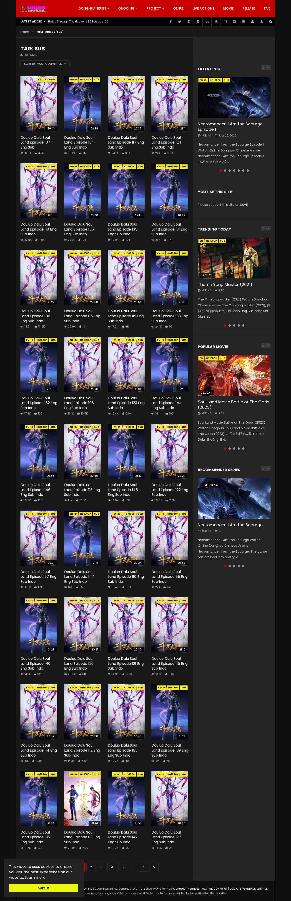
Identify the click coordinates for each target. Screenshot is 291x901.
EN (39, 79)
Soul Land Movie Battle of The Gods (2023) (233, 404)
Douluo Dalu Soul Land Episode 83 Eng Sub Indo (82, 837)
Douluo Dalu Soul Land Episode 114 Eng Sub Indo (38, 750)
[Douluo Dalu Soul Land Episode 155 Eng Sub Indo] (82, 190)
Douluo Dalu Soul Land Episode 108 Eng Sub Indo (79, 402)
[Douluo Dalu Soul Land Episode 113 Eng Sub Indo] (82, 451)
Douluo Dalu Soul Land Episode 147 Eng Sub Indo (79, 576)
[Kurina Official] (33, 8)
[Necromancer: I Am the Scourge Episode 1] (234, 97)
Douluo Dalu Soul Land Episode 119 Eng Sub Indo (126, 315)
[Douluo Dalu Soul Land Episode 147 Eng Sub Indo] (82, 538)
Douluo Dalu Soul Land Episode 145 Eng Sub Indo (123, 489)
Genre (178, 8)
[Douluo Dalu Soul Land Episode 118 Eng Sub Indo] (38, 190)
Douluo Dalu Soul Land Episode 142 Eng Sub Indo (123, 837)
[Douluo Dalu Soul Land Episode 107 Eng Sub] (38, 104)
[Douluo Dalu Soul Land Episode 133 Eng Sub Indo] (169, 277)
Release (249, 8)
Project (154, 8)
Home (24, 32)
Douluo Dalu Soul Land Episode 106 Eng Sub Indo (35, 315)
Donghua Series (92, 8)
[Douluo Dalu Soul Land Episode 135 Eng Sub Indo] (126, 190)
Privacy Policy (218, 889)
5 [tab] (239, 170)
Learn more (35, 877)
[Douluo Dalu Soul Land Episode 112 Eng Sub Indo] (82, 712)
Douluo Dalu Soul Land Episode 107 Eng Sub (35, 142)
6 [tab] (243, 170)
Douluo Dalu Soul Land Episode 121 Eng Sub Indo (126, 663)
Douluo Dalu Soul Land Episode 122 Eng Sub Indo (169, 489)
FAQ (267, 8)
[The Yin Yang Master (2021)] (234, 258)
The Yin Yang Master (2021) (225, 284)
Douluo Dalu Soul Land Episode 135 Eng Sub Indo (122, 229)
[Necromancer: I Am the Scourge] (234, 498)
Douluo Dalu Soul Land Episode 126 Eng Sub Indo (79, 663)
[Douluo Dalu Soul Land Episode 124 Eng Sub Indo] (169, 104)
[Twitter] (179, 21)
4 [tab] (234, 170)
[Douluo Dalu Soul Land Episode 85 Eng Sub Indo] (169, 538)
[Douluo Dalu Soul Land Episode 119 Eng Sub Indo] (126, 277)
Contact (179, 889)
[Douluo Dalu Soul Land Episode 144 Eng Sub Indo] (169, 364)
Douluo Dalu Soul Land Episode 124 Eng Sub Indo (166, 142)
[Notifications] (252, 21)
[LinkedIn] (188, 21)
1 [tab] (220, 170)
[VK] (206, 21)
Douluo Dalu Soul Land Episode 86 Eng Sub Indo (82, 315)
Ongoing (126, 8)
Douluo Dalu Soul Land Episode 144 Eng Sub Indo (166, 402)
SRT (96, 687)
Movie (228, 8)
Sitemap (246, 889)
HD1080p (50, 79)
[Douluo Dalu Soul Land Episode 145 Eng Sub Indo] (126, 451)
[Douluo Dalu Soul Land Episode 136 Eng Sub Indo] (38, 798)
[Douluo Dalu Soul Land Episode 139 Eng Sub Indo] (169, 712)
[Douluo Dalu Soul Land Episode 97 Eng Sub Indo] (38, 538)
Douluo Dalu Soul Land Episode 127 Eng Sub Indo (166, 837)
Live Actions (203, 8)
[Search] (270, 21)
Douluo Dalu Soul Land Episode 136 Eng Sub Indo (35, 837)
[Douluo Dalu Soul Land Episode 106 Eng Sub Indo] (38, 277)
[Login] (261, 21)
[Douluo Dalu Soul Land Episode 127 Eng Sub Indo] (169, 798)
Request (193, 889)
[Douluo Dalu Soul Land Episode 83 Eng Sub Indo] (82, 798)
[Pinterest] (197, 21)
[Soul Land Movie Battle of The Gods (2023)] (234, 375)
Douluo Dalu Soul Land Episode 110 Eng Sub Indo (126, 576)
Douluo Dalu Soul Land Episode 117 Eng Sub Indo (126, 142)
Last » (154, 867)
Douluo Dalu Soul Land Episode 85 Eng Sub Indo (169, 576)
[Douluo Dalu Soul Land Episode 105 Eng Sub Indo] (126, 712)
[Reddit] (234, 21)
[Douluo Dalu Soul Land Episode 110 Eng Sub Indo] (126, 538)
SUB (96, 79)
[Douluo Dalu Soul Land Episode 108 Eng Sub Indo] (82, 364)
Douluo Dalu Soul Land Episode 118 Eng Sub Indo (38, 229)
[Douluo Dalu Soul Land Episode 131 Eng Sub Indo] (169, 190)
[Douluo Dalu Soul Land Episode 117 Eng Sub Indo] (126, 104)
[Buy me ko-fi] (243, 21)
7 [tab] (248, 170)
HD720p (173, 687)
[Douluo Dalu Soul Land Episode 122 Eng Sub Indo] (169, 451)
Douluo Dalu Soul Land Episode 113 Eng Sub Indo (82, 489)
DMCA (234, 889)
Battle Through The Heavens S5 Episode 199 (78, 21)
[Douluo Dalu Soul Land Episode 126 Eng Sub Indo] (82, 625)
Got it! (43, 888)
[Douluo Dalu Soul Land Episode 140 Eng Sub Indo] (38, 625)
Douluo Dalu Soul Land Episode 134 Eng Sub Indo (79, 142)
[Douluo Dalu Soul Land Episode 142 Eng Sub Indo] (126, 798)
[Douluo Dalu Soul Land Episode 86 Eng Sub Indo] (82, 277)
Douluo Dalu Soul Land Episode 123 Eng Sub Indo (126, 402)
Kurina (206, 135)
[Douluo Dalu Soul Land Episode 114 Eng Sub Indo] (38, 712)
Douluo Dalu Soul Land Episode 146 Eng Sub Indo (35, 489)
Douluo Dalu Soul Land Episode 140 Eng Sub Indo (35, 663)
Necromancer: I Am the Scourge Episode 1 (230, 126)
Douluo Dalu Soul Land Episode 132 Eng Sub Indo (38, 402)
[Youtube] (216, 21)
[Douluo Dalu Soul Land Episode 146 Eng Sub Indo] (38, 451)
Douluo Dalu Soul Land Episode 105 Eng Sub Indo (123, 750)
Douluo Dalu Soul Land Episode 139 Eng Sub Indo (169, 750)
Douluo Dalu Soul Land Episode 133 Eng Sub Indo (169, 315)
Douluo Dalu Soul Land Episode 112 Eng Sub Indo (82, 750)
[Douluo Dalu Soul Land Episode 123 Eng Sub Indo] (126, 364)
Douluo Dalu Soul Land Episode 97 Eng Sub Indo (38, 576)
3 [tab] (229, 170)
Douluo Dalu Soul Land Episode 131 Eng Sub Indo (169, 229)
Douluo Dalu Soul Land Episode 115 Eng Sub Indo (169, 663)
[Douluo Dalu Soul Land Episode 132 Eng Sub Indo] (38, 364)
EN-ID (73, 79)
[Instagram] (225, 21)
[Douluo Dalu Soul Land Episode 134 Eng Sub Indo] (82, 104)
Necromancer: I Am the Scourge (230, 525)
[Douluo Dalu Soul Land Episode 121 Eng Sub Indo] (126, 625)
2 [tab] (225, 170)
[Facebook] (170, 21)
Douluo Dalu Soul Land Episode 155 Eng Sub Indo (79, 229)
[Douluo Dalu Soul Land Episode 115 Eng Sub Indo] (169, 625)
